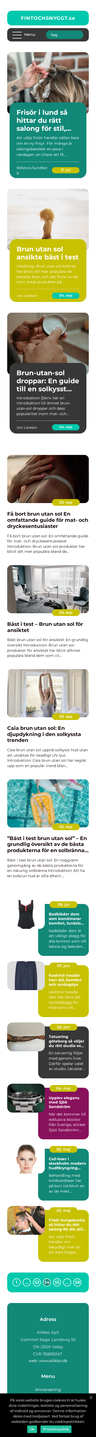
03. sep (66, 502)
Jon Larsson (27, 295)
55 (57, 1282)
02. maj (63, 1149)
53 (36, 1282)
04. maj (63, 1088)
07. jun (63, 965)
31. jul (66, 170)
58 (77, 1282)
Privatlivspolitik (56, 1429)
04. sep (65, 295)
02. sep (66, 826)
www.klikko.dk (53, 1360)
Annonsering (48, 1389)
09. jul (63, 904)
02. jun (63, 1027)
